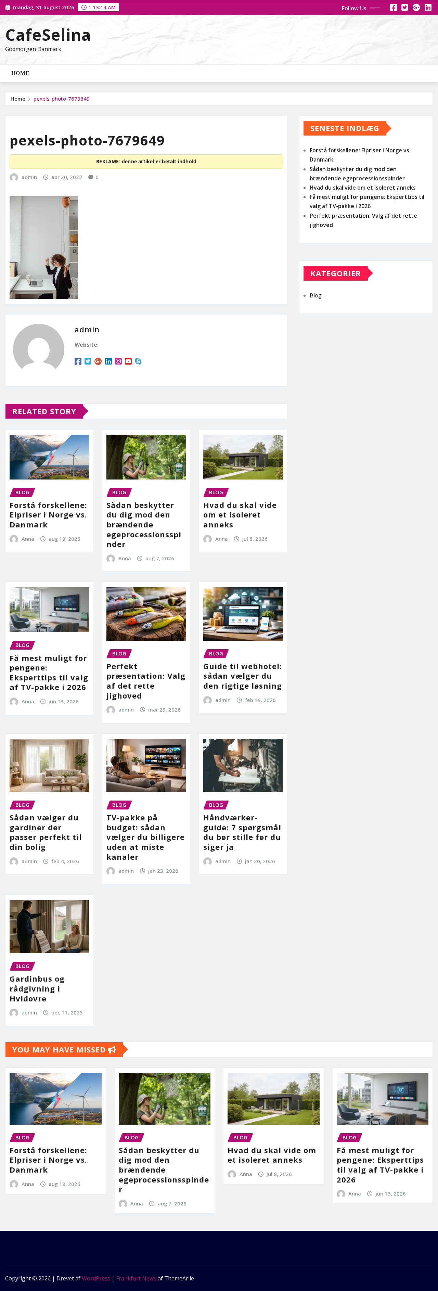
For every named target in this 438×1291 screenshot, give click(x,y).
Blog (316, 295)
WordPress (96, 1278)
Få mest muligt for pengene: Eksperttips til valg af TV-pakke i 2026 (49, 672)
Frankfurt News (136, 1278)
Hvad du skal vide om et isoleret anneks (240, 514)
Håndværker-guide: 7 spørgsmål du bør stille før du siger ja (242, 832)
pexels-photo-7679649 (62, 98)
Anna (28, 538)
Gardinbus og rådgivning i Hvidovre (37, 988)
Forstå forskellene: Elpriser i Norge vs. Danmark (48, 514)
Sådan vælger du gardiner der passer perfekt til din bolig (46, 832)
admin (29, 177)
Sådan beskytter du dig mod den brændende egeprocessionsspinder (143, 524)
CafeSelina (48, 34)
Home (20, 73)
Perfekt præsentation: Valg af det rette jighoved (145, 681)
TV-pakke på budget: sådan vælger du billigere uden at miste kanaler (145, 836)
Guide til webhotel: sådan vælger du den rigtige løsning (242, 676)
